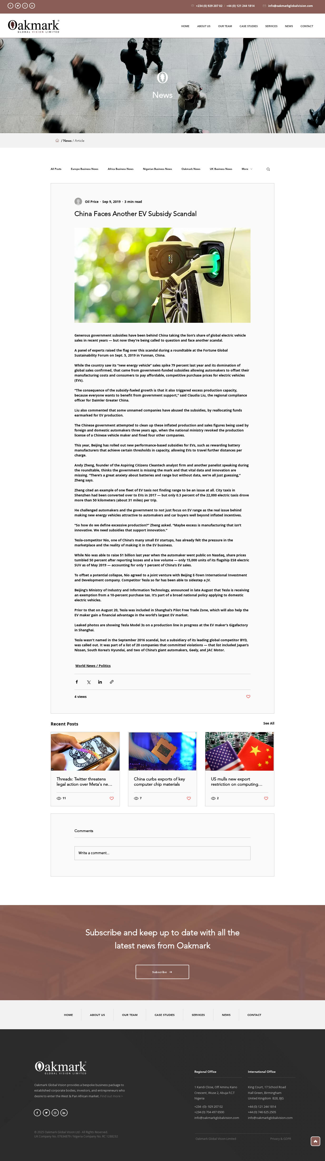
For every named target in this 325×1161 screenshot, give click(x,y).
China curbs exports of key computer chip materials (159, 781)
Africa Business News (120, 169)
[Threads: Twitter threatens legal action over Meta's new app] (85, 751)
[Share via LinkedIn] (100, 682)
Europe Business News (84, 169)
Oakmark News (191, 169)
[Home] (10, 6)
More (245, 169)
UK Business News (221, 169)
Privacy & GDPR (280, 1139)
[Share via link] (111, 682)
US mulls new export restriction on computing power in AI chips (234, 781)
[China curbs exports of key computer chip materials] (162, 751)
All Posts (56, 169)
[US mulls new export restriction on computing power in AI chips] (239, 751)
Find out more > (111, 1096)
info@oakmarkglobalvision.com (216, 1118)
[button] (268, 169)
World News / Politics (93, 665)
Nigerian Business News (157, 169)
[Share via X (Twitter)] (88, 682)
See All (268, 723)
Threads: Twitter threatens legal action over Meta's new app (84, 781)
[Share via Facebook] (76, 682)
